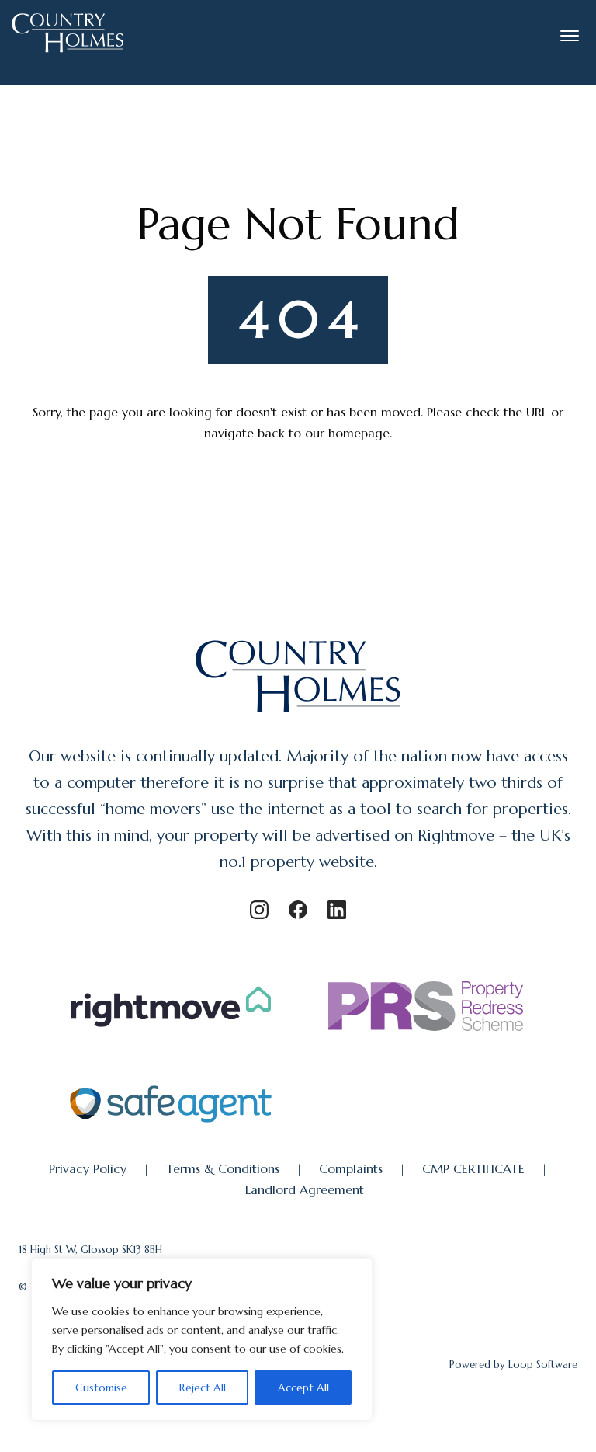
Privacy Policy (87, 1168)
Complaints (351, 1168)
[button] (570, 36)
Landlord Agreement (304, 1189)
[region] (201, 1339)
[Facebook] (298, 909)
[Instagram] (259, 909)
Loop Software (542, 1364)
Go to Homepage (298, 476)
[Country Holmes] (298, 714)
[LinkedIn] (336, 909)
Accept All (303, 1388)
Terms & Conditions (222, 1168)
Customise (101, 1388)
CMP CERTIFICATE (473, 1168)
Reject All (202, 1388)
